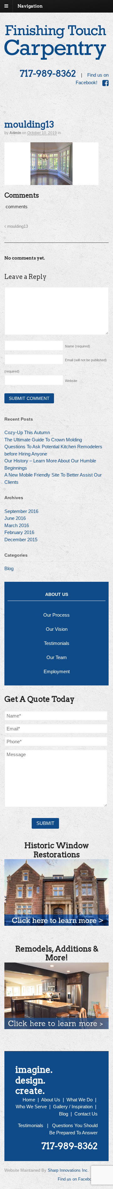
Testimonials (56, 643)
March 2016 (16, 525)
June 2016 (15, 518)
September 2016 (21, 511)
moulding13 (17, 226)
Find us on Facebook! (77, 1179)
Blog (8, 568)
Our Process (56, 615)
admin (15, 133)
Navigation (30, 5)
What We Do (80, 1099)
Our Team (56, 657)
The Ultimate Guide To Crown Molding (43, 439)
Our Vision (56, 629)
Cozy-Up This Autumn (27, 432)
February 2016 (19, 532)
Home (29, 1099)
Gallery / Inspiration (73, 1106)
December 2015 (20, 539)
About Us (50, 1099)
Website (71, 381)
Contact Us (86, 1113)
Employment (57, 671)
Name (77, 346)
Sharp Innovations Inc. (68, 1170)
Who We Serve (31, 1106)
